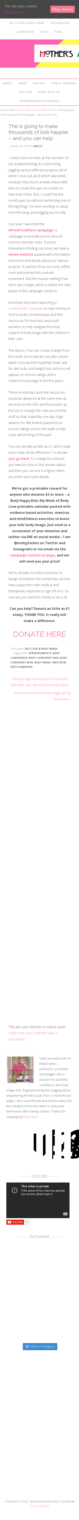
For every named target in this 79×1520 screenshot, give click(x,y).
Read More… (32, 1117)
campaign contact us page (32, 555)
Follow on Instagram (42, 1346)
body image (42, 662)
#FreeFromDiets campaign (31, 230)
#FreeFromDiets (39, 653)
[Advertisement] (39, 1438)
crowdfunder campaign (25, 308)
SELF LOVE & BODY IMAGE (41, 649)
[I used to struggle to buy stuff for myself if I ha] (56, 1325)
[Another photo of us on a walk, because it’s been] (23, 1292)
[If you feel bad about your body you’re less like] (23, 1260)
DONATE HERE (39, 634)
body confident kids (44, 658)
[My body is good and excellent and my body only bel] (56, 1292)
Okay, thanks (62, 9)
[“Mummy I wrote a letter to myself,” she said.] (23, 1325)
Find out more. (15, 12)
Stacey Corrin (39, 1506)
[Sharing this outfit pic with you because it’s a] (56, 1260)
